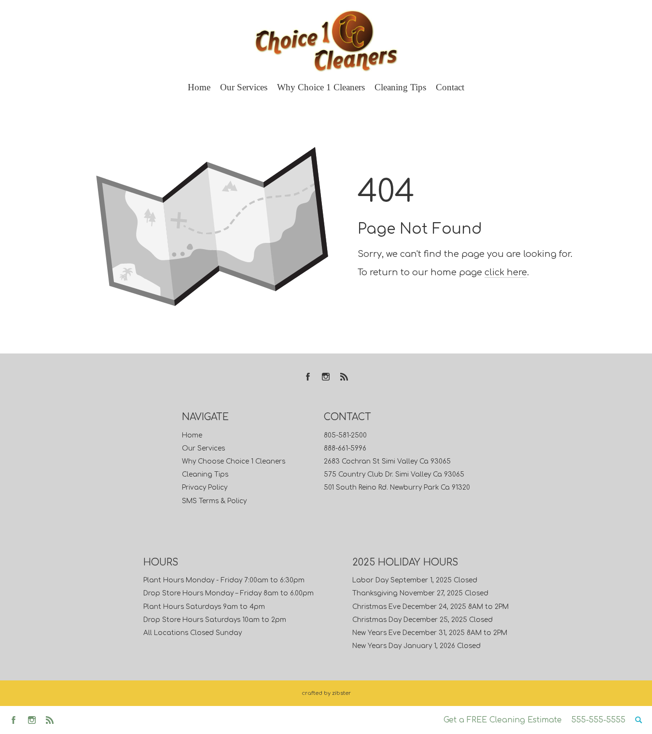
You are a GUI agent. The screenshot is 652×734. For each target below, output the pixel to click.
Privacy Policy (204, 487)
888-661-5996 (345, 448)
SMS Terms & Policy (214, 501)
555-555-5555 (598, 720)
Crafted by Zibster (326, 693)
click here (506, 272)
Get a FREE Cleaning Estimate (503, 720)
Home (192, 435)
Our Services (203, 448)
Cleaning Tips (205, 474)
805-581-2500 (345, 435)
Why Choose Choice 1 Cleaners (233, 461)
